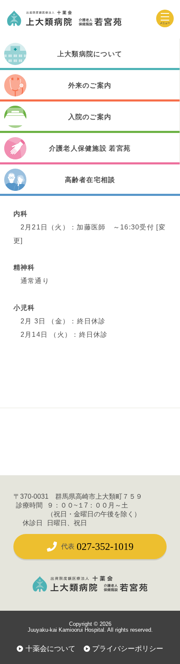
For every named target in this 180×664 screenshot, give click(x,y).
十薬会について (50, 648)
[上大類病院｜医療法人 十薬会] (64, 18)
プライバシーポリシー (127, 648)
